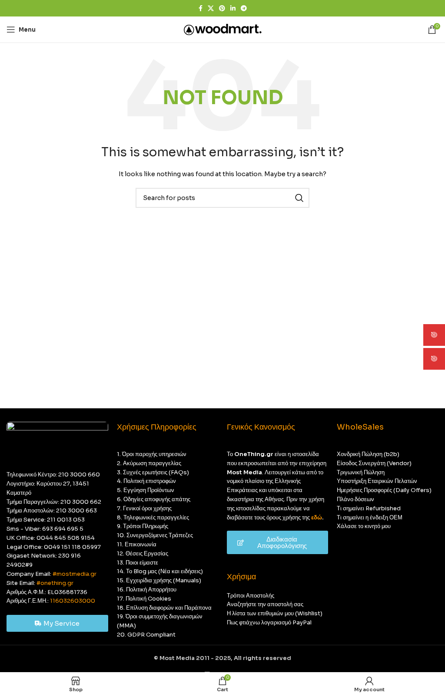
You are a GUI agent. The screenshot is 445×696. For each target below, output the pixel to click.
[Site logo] (223, 29)
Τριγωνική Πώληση (361, 472)
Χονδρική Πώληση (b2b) (368, 454)
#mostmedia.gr (74, 574)
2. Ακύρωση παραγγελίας (149, 463)
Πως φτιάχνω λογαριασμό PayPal (269, 622)
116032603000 (72, 600)
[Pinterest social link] (222, 8)
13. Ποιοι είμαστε (137, 562)
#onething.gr (55, 583)
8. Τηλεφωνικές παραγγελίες (153, 517)
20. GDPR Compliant (146, 634)
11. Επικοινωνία (136, 544)
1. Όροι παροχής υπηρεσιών (151, 454)
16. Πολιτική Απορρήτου (146, 589)
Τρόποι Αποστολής (250, 595)
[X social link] (210, 8)
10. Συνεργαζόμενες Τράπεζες (155, 535)
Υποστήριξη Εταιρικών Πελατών (377, 481)
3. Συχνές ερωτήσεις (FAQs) (153, 472)
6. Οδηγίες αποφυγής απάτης (153, 499)
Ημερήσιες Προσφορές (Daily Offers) (384, 490)
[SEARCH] (299, 198)
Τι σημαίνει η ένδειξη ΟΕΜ (369, 517)
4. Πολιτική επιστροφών (146, 481)
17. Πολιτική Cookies (144, 598)
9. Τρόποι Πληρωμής (142, 526)
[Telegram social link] (243, 8)
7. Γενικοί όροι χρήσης (144, 508)
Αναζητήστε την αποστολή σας (265, 604)
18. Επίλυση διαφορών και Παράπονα (164, 607)
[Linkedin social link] (233, 8)
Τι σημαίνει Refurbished (369, 508)
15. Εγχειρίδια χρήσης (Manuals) (159, 580)
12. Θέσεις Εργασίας (142, 553)
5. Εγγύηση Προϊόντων (145, 490)
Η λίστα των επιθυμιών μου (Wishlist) (274, 613)
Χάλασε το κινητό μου (364, 526)
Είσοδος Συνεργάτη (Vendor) (374, 463)
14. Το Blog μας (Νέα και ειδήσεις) (160, 571)
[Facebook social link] (200, 8)
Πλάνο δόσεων (355, 499)
